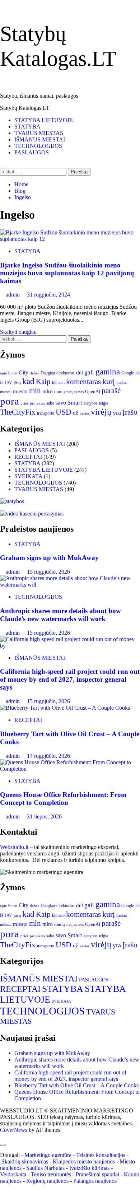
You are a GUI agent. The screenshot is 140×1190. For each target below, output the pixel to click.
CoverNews (13, 1130)
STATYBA (27, 126)
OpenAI (92, 391)
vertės (84, 413)
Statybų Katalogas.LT (25, 108)
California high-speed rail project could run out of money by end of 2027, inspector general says (70, 679)
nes (81, 392)
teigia (103, 403)
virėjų (101, 411)
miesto (20, 391)
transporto (45, 413)
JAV (8, 382)
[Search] (2, 165)
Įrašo (129, 412)
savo (61, 403)
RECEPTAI (28, 457)
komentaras (83, 381)
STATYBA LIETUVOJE (43, 120)
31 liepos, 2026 (44, 816)
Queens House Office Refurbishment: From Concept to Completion (63, 798)
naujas (71, 392)
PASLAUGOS (31, 152)
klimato (58, 382)
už (75, 413)
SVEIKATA (28, 476)
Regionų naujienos (47, 1181)
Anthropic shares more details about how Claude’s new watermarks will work (60, 614)
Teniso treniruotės (51, 1174)
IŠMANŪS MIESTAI (39, 139)
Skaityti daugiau (18, 332)
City (23, 372)
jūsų (17, 382)
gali (89, 372)
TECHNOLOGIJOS (38, 146)
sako (50, 403)
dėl (79, 372)
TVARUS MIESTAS (38, 133)
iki (137, 372)
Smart (74, 402)
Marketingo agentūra (47, 1155)
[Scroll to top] (2, 1136)
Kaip (43, 381)
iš (1, 382)
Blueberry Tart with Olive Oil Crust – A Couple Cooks (76, 1085)
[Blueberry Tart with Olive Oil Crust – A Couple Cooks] (65, 708)
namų (59, 391)
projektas (37, 403)
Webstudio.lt (14, 847)
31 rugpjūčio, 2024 (48, 294)
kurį (108, 381)
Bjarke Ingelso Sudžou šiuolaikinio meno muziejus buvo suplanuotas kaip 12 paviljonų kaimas (67, 273)
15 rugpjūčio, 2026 (48, 572)
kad (28, 381)
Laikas (121, 382)
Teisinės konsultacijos (100, 1155)
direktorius (65, 372)
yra (117, 412)
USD (63, 412)
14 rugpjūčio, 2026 (48, 756)
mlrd (47, 391)
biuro (12, 373)
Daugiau (48, 372)
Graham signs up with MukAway (49, 557)
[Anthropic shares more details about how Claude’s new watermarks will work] (70, 585)
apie (3, 373)
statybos (91, 403)
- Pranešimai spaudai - (98, 1174)
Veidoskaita (13, 1174)
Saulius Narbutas (45, 1168)
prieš (24, 403)
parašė (111, 390)
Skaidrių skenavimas (24, 1161)
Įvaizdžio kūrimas (89, 1168)
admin (13, 294)
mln (35, 390)
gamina (107, 371)
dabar (34, 373)
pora (9, 401)
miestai (5, 391)
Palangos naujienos (95, 1181)
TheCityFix (18, 412)
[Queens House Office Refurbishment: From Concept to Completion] (70, 769)
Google (127, 372)
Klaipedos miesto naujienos (84, 1161)
